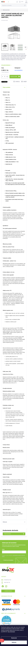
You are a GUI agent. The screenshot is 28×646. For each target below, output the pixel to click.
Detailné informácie (5, 65)
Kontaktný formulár (8, 590)
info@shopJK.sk (7, 579)
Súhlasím (14, 642)
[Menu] (26, 1)
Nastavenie (14, 638)
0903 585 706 (7, 582)
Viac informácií (11, 631)
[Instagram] (6, 586)
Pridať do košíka (13, 76)
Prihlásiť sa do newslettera (8, 560)
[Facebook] (2, 586)
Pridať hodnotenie (7, 533)
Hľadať (25, 5)
